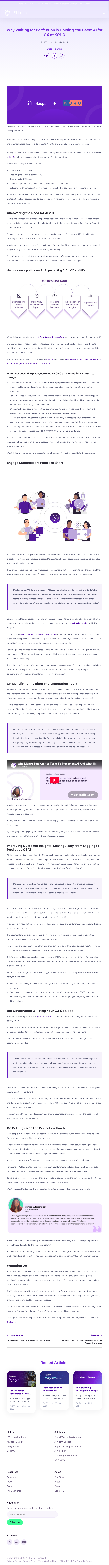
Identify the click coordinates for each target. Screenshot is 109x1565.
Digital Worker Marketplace (68, 1437)
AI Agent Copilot (62, 1441)
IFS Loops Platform (16, 1437)
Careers (58, 1486)
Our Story (59, 1477)
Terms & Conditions (48, 1561)
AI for (40, 337)
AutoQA (49, 359)
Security (11, 1451)
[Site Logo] (16, 12)
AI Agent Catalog (15, 1441)
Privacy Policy (14, 1561)
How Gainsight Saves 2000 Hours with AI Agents (28, 1340)
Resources (12, 1477)
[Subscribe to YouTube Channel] (24, 1542)
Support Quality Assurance (67, 1446)
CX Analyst (59, 1460)
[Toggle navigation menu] (102, 12)
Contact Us (60, 1490)
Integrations (13, 1446)
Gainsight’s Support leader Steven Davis (38, 634)
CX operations (49, 337)
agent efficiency (43, 1016)
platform (60, 337)
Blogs (9, 1481)
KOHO (11, 157)
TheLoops (11, 1322)
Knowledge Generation (66, 1455)
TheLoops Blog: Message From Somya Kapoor (87, 1390)
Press (57, 1481)
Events (10, 1486)
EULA (63, 1561)
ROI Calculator (14, 1490)
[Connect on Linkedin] (17, 1542)
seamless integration (79, 623)
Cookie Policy (29, 1561)
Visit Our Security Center (80, 1561)
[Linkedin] (48, 56)
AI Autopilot (60, 1451)
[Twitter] (55, 58)
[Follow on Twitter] (9, 1542)
